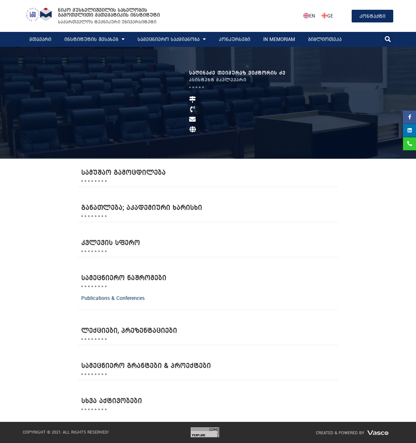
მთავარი (40, 39)
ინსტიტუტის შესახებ (91, 39)
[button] (388, 39)
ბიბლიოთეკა (325, 39)
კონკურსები (234, 39)
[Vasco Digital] (377, 432)
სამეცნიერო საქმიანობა (168, 39)
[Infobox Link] (262, 123)
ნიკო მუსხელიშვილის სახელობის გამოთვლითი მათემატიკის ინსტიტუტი (109, 12)
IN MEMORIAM (279, 39)
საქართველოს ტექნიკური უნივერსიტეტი (107, 22)
